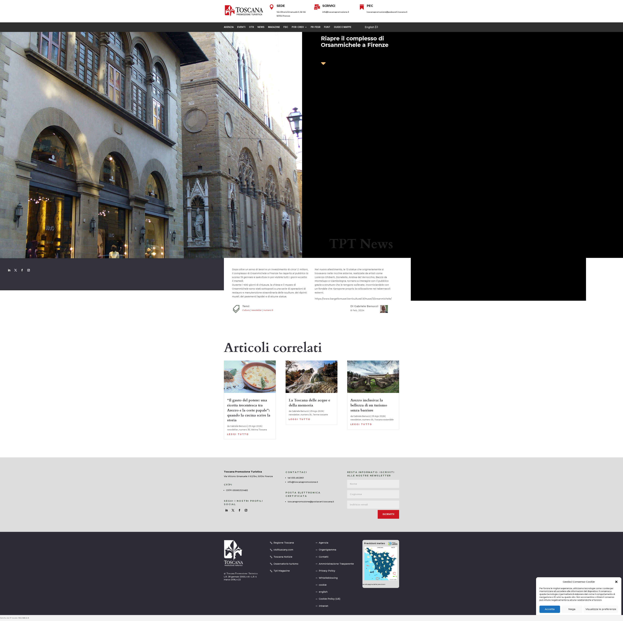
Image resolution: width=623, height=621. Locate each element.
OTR (251, 27)
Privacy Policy (327, 570)
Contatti (323, 556)
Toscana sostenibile (384, 419)
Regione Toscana (284, 542)
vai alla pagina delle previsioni (373, 584)
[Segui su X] (15, 270)
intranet (323, 605)
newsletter (256, 310)
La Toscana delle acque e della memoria (309, 403)
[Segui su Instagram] (28, 270)
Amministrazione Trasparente (336, 563)
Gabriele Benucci (238, 426)
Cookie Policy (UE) (329, 598)
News (260, 27)
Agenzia (229, 27)
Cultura (246, 310)
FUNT (327, 27)
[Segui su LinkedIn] (9, 270)
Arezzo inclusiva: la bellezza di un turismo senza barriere (368, 405)
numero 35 (244, 429)
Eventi (241, 27)
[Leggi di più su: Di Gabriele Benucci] (382, 309)
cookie (323, 584)
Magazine (274, 27)
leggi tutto (238, 434)
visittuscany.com (283, 549)
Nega (571, 609)
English (369, 27)
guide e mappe (342, 27)
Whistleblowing (328, 577)
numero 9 (268, 310)
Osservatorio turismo (286, 563)
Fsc (285, 27)
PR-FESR (315, 27)
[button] (616, 581)
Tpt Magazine (282, 570)
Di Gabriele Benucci (364, 306)
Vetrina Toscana (259, 429)
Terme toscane (320, 414)
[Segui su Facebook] (22, 270)
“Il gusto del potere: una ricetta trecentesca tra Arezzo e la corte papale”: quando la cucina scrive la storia (248, 410)
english (323, 591)
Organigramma (327, 549)
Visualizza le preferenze (601, 609)
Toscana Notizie (283, 556)
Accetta (550, 609)
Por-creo (298, 27)
